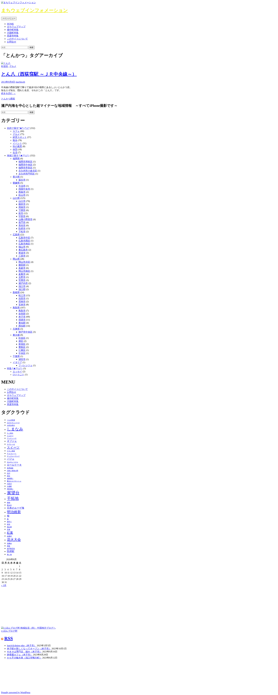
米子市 (22, 316)
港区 (21, 341)
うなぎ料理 (11, 420)
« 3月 (3, 585)
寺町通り (10, 489)
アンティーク (12, 438)
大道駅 (9, 486)
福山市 (22, 247)
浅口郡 (22, 289)
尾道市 (22, 253)
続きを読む (8, 93)
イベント (17, 143)
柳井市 (22, 204)
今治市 (22, 186)
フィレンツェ (25, 365)
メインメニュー (8, 18)
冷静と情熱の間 (12, 470)
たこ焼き (10, 433)
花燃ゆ (9, 543)
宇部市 (22, 216)
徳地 (8, 502)
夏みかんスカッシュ (14, 481)
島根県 (16, 292)
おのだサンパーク (13, 423)
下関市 (22, 210)
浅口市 (22, 286)
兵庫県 (16, 329)
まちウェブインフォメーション (34, 10)
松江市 (22, 295)
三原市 (22, 256)
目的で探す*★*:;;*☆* (18, 128)
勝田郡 (22, 265)
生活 (15, 152)
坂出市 (22, 180)
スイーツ (13, 447)
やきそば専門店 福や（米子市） (24, 651)
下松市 (22, 231)
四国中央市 (24, 189)
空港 (8, 529)
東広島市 (23, 250)
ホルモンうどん (12, 462)
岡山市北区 (24, 262)
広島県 (16, 234)
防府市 (22, 228)
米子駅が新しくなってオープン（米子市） (29, 648)
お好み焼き (11, 425)
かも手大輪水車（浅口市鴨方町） (24, 657)
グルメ (12, 66)
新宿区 (22, 344)
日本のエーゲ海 (15, 508)
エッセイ (17, 371)
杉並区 (4, 66)
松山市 (22, 195)
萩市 (21, 213)
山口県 (16, 198)
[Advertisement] (23, 605)
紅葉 (10, 532)
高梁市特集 (13, 35)
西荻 (12, 98)
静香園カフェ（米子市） (19, 654)
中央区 (22, 353)
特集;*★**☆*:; (15, 368)
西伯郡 (22, 326)
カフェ (16, 131)
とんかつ (5, 98)
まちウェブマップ (16, 26)
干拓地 (13, 498)
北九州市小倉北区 (28, 170)
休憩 (15, 149)
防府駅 (10, 551)
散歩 (15, 140)
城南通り (10, 478)
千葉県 (16, 356)
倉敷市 (22, 274)
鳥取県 (16, 307)
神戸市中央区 (25, 332)
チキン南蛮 (11, 451)
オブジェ (12, 441)
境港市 (22, 320)
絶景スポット (20, 137)
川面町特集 (13, 32)
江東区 (22, 350)
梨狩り (9, 521)
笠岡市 (22, 280)
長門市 (22, 222)
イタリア (17, 362)
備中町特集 (13, 29)
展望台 (13, 492)
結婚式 (9, 536)
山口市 (22, 201)
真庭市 (22, 268)
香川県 (16, 177)
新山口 (9, 505)
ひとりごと (18, 374)
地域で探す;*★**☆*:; (18, 155)
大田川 (9, 484)
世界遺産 (10, 468)
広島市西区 (24, 240)
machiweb (20, 82)
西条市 (22, 192)
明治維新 (14, 512)
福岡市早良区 (25, 167)
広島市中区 (24, 237)
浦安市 (22, 359)
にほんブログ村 (9, 631)
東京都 (16, 335)
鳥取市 (22, 310)
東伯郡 (22, 323)
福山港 (9, 527)
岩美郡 (22, 313)
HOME (10, 24)
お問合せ (11, 42)
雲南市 (22, 301)
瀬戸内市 (23, 283)
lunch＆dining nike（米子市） (21, 645)
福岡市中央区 (25, 164)
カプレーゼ (11, 444)
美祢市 (22, 225)
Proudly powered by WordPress (15, 692)
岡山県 (16, 259)
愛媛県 (16, 183)
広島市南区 (24, 243)
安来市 (22, 304)
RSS (8, 638)
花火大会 (14, 539)
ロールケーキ (14, 465)
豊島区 (22, 347)
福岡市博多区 (25, 161)
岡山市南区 (24, 271)
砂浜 (8, 524)
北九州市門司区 (27, 174)
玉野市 (22, 277)
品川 (8, 473)
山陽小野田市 (25, 219)
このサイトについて (17, 39)
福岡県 (16, 158)
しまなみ (15, 429)
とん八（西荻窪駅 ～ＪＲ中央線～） (39, 74)
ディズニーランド (13, 456)
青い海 (9, 554)
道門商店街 (11, 548)
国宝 (8, 476)
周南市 (22, 207)
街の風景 (17, 146)
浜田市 (22, 298)
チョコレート (12, 453)
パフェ (10, 459)
